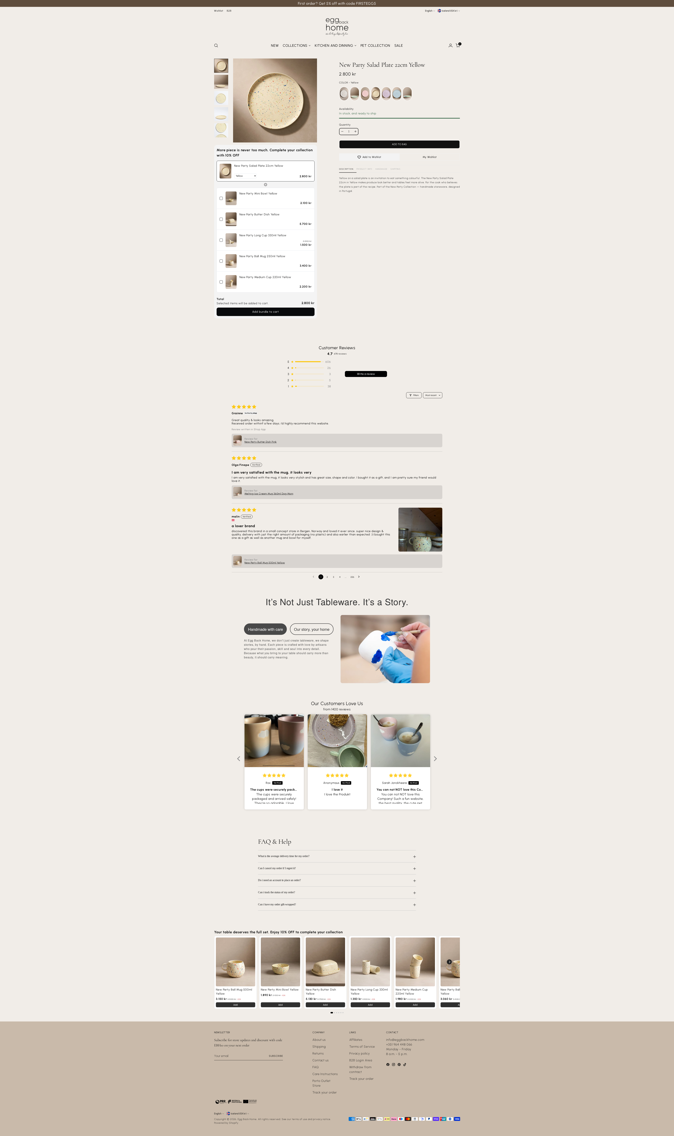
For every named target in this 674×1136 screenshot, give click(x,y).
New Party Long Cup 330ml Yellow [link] (262, 235)
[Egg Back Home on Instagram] (394, 1065)
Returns (318, 1053)
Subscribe (276, 1055)
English (428, 10)
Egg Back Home (247, 1119)
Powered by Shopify (226, 1122)
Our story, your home (311, 629)
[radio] (344, 94)
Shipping (395, 169)
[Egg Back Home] (337, 26)
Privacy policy (359, 1053)
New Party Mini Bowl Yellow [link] (258, 193)
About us (319, 1040)
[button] (309, 361)
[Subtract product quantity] (342, 131)
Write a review (366, 374)
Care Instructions (325, 1074)
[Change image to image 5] (221, 130)
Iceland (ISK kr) (449, 10)
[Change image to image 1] (221, 66)
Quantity (345, 124)
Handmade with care (265, 629)
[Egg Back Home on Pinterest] (399, 1065)
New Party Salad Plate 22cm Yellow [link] (258, 165)
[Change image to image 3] (221, 98)
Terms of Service (362, 1047)
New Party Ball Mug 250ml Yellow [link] (262, 256)
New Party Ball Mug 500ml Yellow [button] (265, 562)
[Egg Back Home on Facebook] (388, 1065)
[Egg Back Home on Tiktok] (405, 1065)
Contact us (320, 1060)
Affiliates (355, 1040)
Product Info (364, 169)
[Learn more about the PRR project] (236, 1101)
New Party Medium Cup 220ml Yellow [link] (265, 277)
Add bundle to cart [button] (265, 311)
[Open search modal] (216, 45)
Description (346, 169)
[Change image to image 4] (221, 114)
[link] (225, 171)
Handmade (381, 169)
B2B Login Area (360, 1060)
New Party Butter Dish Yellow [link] (259, 214)
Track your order (324, 1092)
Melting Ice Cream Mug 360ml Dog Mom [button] (269, 493)
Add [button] (235, 1004)
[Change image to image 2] (221, 82)
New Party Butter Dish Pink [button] (261, 441)
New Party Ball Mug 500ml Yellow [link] (234, 991)
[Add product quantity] (355, 131)
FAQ (315, 1067)
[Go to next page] (360, 576)
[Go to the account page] (450, 45)
